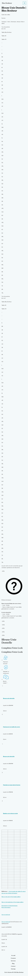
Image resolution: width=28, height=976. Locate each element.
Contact (13, 966)
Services (13, 961)
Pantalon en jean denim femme (11, 785)
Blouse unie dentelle (8, 698)
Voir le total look (6, 914)
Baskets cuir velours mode (10, 813)
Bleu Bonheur (7, 3)
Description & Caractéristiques (9, 905)
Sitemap (13, 969)
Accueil (13, 955)
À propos (13, 958)
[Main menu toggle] (24, 3)
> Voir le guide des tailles (14, 891)
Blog (13, 963)
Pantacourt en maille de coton (11, 727)
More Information (6, 907)
